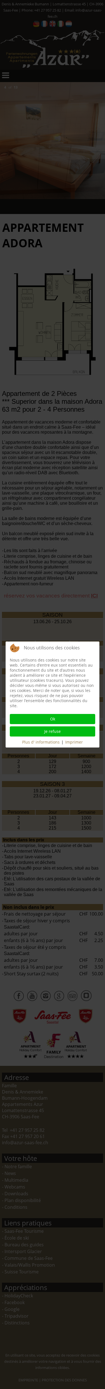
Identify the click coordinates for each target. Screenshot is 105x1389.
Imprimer (74, 742)
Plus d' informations (41, 742)
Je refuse (52, 731)
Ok (52, 719)
